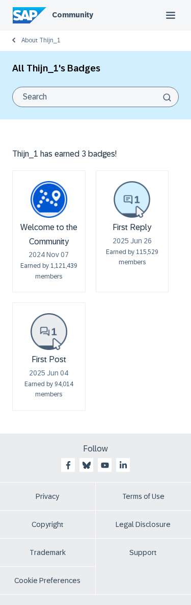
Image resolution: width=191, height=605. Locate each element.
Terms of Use (143, 496)
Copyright (48, 524)
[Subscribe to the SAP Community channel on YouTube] (105, 465)
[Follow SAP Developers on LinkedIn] (123, 465)
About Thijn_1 (41, 40)
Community (72, 15)
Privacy (47, 496)
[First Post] (49, 331)
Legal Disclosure (143, 524)
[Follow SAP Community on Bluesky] (87, 465)
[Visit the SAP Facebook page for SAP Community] (68, 465)
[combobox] (95, 97)
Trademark (48, 552)
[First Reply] (132, 199)
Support (143, 552)
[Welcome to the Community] (49, 199)
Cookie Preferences (47, 580)
